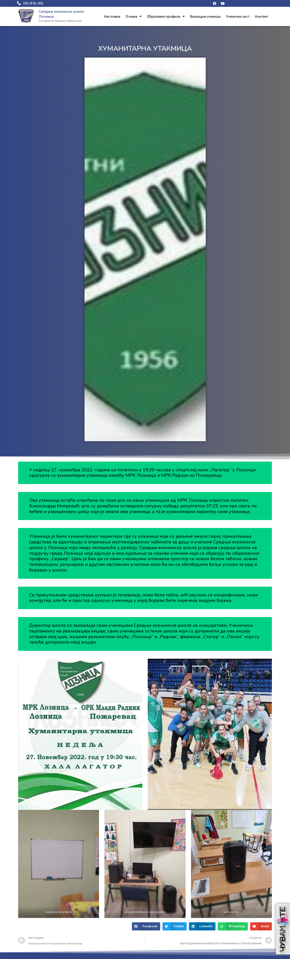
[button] (146, 926)
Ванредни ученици (205, 16)
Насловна (112, 16)
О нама (131, 16)
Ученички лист (238, 16)
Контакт (261, 16)
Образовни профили (163, 16)
